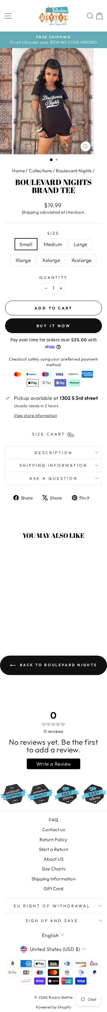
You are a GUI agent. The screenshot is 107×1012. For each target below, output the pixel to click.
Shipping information (54, 465)
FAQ (53, 820)
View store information (35, 415)
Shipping (30, 212)
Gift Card (54, 888)
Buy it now (54, 325)
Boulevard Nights (74, 170)
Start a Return (53, 849)
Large (80, 244)
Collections (40, 170)
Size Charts (53, 869)
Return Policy (53, 839)
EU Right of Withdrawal (52, 905)
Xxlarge (51, 260)
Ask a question (53, 478)
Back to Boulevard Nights (57, 665)
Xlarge (23, 260)
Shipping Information (53, 879)
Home (18, 170)
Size (53, 233)
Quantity (53, 277)
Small (26, 244)
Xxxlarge (81, 260)
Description (53, 452)
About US (53, 859)
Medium (53, 244)
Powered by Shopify (53, 1007)
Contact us (53, 829)
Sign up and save (52, 920)
